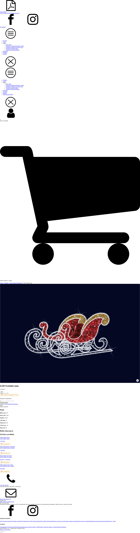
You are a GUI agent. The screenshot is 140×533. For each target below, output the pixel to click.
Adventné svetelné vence (70, 521)
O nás (4, 42)
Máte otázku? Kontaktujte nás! (7, 501)
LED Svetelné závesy (25, 521)
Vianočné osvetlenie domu (12, 48)
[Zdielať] (3, 531)
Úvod (1, 527)
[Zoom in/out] (0, 531)
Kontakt (5, 54)
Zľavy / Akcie (112, 521)
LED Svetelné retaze (5, 521)
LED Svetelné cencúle (15, 521)
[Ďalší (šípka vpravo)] (2, 532)
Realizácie (5, 51)
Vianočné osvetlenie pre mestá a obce (14, 47)
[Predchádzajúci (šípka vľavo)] (0, 532)
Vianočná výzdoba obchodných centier (15, 46)
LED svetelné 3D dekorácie (15, 283)
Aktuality (5, 52)
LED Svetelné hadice (35, 521)
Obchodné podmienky (61, 527)
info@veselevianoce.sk (14, 13)
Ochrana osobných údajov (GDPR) (32, 527)
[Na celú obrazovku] (2, 531)
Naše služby (8, 44)
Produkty (5, 40)
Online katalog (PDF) (8, 94)
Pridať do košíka (4, 402)
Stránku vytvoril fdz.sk (5, 529)
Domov (2, 283)
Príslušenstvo (93, 521)
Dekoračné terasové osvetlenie (83, 521)
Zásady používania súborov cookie (48, 527)
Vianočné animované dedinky (13, 50)
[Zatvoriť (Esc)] (5, 531)
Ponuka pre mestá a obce (58, 521)
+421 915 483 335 (4, 13)
